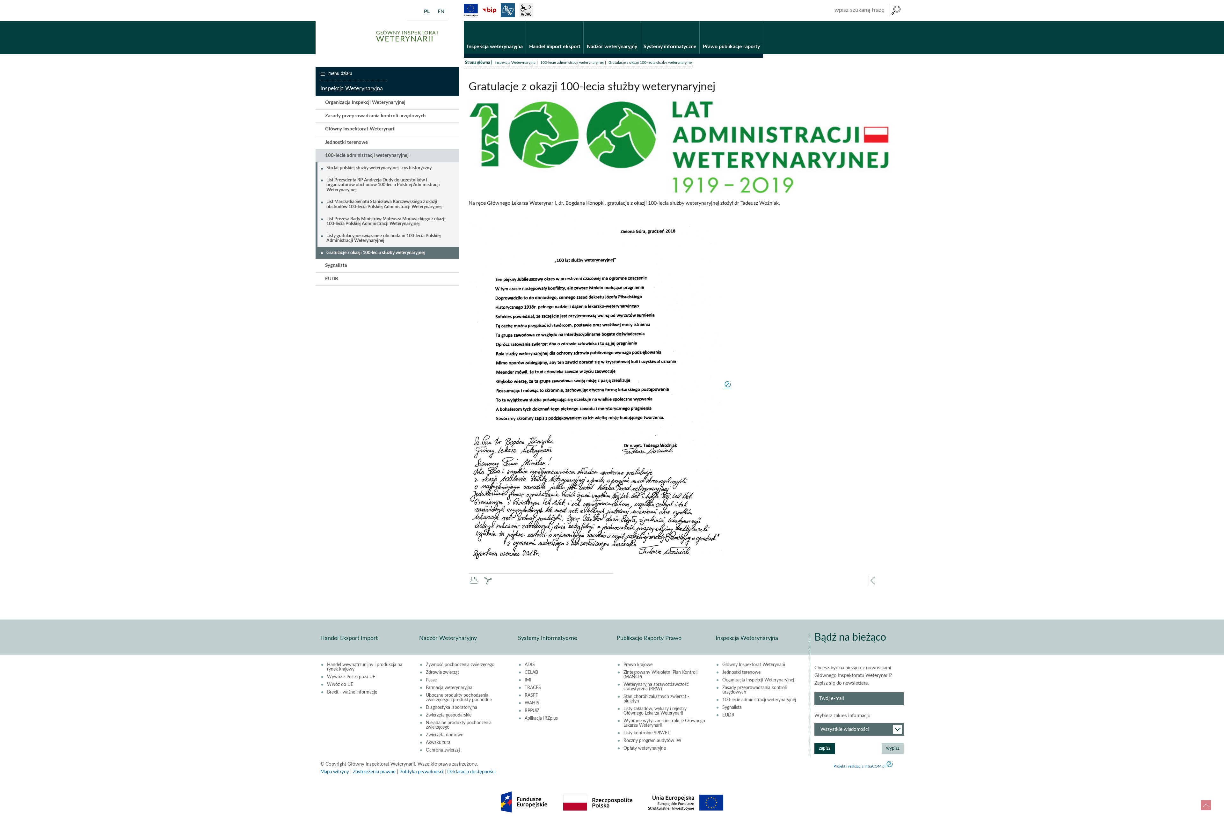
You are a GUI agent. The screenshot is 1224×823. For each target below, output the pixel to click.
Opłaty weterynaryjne (644, 748)
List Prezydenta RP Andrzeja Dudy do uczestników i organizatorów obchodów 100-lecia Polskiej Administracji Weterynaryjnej (383, 185)
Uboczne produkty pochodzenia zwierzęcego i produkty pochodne (459, 697)
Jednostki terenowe (346, 142)
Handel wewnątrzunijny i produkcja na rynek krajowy (364, 667)
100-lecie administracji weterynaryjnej (572, 62)
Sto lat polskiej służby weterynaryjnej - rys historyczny (379, 168)
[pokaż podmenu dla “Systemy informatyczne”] (694, 21)
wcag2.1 (526, 10)
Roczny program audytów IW (652, 740)
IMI (528, 680)
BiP (489, 10)
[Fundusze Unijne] (471, 10)
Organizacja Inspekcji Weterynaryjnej (365, 102)
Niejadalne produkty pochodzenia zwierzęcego (459, 725)
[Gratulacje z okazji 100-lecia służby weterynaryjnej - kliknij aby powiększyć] (600, 386)
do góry (1206, 805)
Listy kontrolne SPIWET (646, 733)
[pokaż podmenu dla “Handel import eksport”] (578, 21)
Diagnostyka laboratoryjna (451, 707)
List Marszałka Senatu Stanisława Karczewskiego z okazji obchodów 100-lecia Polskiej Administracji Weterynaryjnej (384, 204)
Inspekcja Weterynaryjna (515, 62)
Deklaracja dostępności (471, 771)
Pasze (431, 680)
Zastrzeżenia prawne (374, 771)
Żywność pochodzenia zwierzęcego (460, 665)
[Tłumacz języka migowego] (508, 10)
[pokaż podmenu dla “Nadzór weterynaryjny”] (635, 21)
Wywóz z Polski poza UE (351, 677)
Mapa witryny (334, 771)
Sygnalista (336, 265)
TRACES (533, 688)
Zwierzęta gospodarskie (448, 715)
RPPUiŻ (532, 711)
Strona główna (477, 62)
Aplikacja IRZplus (541, 718)
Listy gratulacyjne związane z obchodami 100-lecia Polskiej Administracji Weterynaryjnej (383, 238)
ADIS (530, 665)
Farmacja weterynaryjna (449, 688)
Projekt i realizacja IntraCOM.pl (859, 766)
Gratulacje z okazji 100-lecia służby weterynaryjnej (375, 253)
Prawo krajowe (637, 665)
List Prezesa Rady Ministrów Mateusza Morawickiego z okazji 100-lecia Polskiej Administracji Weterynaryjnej (386, 221)
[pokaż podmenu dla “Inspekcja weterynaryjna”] (521, 21)
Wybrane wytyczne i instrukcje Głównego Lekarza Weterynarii (664, 723)
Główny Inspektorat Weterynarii (360, 129)
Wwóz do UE (340, 684)
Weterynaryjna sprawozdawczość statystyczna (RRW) (656, 686)
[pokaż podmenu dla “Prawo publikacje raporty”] (758, 21)
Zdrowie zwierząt (442, 672)
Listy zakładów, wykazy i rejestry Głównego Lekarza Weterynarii (655, 711)
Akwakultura (438, 742)
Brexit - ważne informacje (352, 692)
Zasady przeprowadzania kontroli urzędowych (375, 116)
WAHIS (532, 703)
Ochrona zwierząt (443, 750)
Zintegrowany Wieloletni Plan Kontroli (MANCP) (660, 674)
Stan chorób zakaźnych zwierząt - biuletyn (656, 698)
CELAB (531, 672)
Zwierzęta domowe (444, 735)
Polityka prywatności (421, 771)
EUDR (331, 278)
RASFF (531, 695)
